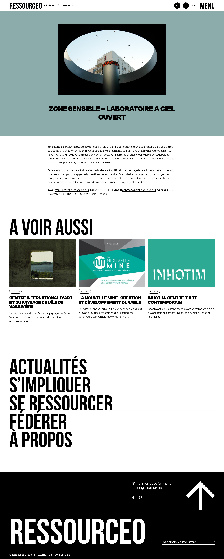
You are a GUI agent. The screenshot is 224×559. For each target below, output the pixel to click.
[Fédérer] (112, 419)
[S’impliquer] (112, 383)
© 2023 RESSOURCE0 (20, 555)
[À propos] (112, 438)
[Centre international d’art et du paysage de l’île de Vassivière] (42, 281)
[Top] (200, 495)
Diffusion (67, 5)
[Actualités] (112, 365)
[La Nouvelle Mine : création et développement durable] (112, 281)
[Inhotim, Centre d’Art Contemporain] (181, 281)
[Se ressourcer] (112, 401)
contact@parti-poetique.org (139, 189)
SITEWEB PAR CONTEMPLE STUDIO (52, 555)
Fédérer (49, 5)
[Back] (186, 5)
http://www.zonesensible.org (72, 189)
